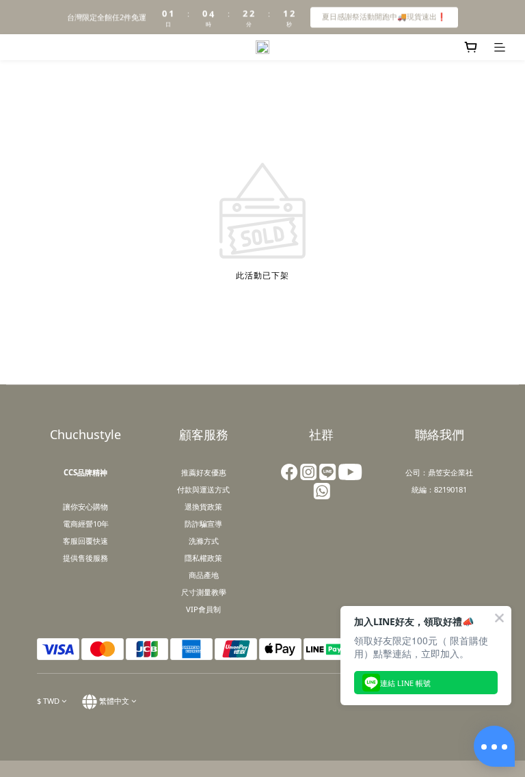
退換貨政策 (203, 506)
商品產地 (204, 575)
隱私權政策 (203, 558)
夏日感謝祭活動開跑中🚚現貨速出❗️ (384, 16)
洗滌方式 (204, 541)
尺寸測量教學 (203, 592)
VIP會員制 (203, 609)
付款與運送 (196, 489)
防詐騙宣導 (203, 523)
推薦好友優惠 (203, 472)
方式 (222, 489)
